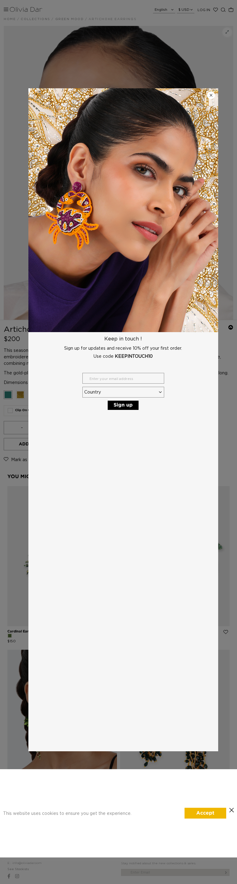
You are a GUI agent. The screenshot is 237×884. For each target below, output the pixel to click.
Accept (205, 813)
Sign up (123, 405)
